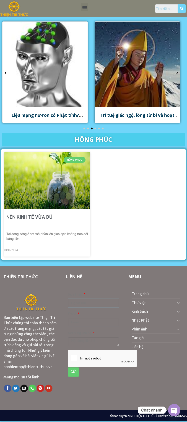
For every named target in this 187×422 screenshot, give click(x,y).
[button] (84, 7)
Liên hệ (137, 346)
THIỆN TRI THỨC (144, 416)
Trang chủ (140, 293)
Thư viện (139, 302)
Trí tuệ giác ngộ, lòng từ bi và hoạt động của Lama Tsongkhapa (137, 118)
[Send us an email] (24, 388)
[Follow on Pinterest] (40, 388)
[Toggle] (178, 302)
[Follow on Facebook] (7, 388)
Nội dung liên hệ (80, 333)
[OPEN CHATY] (174, 410)
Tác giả (138, 338)
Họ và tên (75, 294)
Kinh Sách (140, 311)
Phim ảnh (139, 329)
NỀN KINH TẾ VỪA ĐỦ (29, 217)
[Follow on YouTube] (48, 388)
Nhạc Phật (140, 320)
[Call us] (32, 388)
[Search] (182, 8)
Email (72, 314)
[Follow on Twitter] (16, 388)
